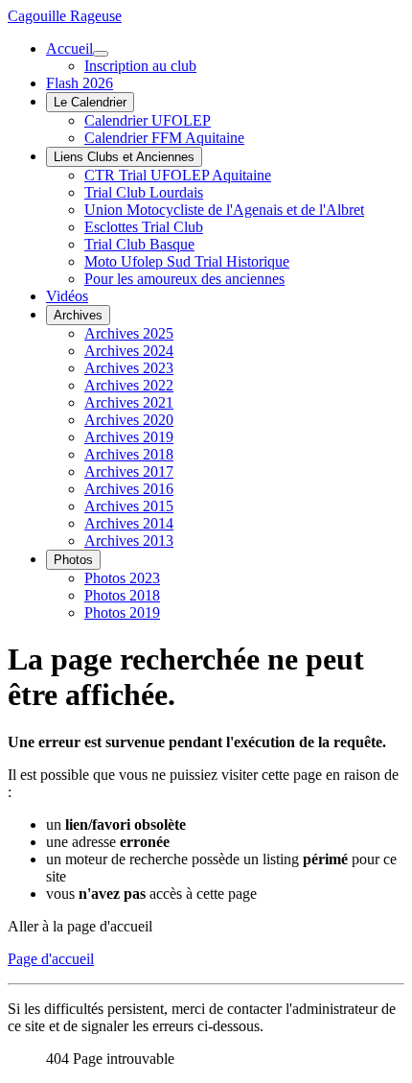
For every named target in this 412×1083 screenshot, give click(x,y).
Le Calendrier (90, 102)
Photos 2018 (122, 595)
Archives (78, 315)
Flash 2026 (79, 83)
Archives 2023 (128, 368)
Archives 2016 (128, 489)
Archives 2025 (128, 333)
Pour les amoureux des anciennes (184, 279)
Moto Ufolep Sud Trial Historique (186, 261)
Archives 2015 (128, 506)
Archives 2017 (128, 471)
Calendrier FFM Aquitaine (164, 137)
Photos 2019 (122, 612)
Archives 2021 (128, 402)
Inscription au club (140, 66)
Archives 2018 (128, 454)
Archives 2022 (128, 385)
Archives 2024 (128, 350)
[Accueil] (100, 54)
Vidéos (67, 296)
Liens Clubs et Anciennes (124, 157)
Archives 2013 (128, 540)
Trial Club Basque (139, 244)
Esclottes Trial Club (143, 227)
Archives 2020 (128, 420)
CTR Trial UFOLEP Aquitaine (177, 175)
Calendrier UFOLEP (147, 120)
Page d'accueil (51, 959)
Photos (73, 560)
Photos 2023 (122, 578)
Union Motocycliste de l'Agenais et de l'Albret (224, 209)
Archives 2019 (128, 437)
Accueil (69, 48)
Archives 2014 (128, 523)
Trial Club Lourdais (143, 192)
